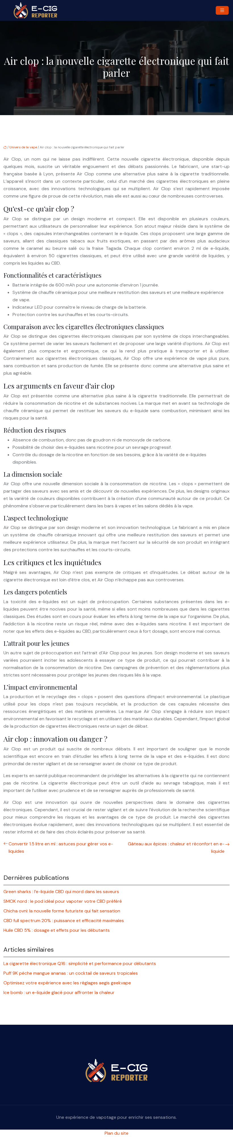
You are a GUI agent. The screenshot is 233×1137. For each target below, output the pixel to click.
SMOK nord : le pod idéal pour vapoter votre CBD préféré (62, 901)
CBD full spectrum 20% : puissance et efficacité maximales (63, 921)
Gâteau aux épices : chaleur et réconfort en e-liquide (176, 847)
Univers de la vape (23, 147)
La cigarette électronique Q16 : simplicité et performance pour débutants (79, 963)
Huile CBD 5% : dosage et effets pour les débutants (56, 930)
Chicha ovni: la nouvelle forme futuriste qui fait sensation (61, 911)
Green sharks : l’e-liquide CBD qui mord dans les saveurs (61, 892)
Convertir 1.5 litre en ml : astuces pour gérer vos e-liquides (61, 847)
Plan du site (116, 1133)
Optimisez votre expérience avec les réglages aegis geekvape (67, 983)
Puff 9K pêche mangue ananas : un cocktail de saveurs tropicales (70, 973)
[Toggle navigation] (222, 10)
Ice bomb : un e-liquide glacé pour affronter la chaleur (59, 992)
